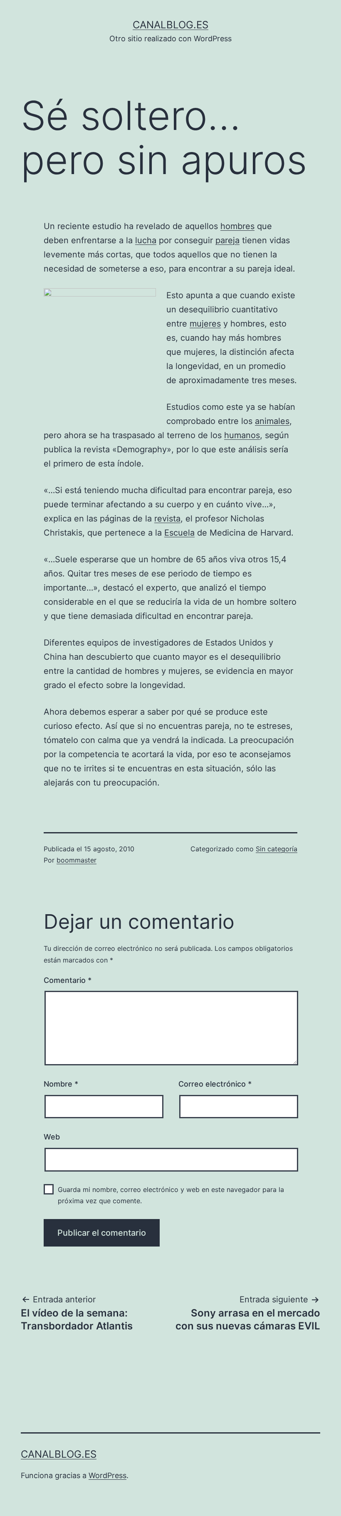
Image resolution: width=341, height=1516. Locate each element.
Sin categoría (276, 849)
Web (52, 1136)
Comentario (67, 980)
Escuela (179, 533)
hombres (237, 226)
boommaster (76, 860)
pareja (227, 240)
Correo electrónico (215, 1084)
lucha (145, 240)
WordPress (107, 1475)
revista (167, 519)
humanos (242, 435)
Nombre (61, 1084)
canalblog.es (170, 25)
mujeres (205, 324)
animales (272, 421)
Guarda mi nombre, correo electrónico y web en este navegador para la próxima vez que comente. (171, 1195)
